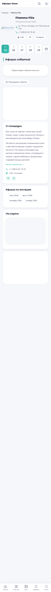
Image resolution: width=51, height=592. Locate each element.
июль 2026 (14, 195)
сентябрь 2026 (16, 200)
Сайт (22, 37)
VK (30, 37)
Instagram (40, 37)
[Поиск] (39, 4)
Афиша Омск (10, 3)
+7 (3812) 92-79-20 (17, 169)
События (16, 589)
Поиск (46, 589)
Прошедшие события (17, 82)
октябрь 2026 (31, 200)
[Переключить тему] (46, 3)
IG (14, 178)
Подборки (36, 589)
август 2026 (27, 195)
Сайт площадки (15, 173)
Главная (5, 13)
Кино (26, 589)
